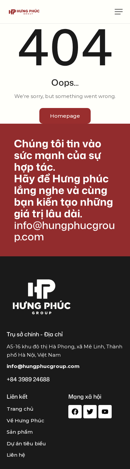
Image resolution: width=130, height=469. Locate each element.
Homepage (65, 116)
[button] (118, 11)
